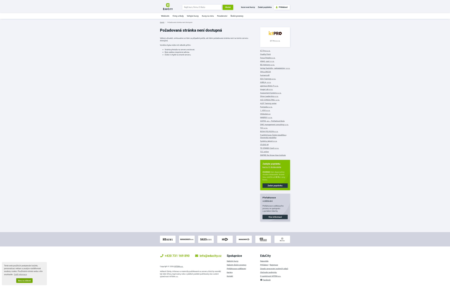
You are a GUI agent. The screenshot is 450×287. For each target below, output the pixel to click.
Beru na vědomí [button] (24, 280)
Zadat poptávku (265, 7)
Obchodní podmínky (268, 272)
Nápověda (264, 261)
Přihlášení (283, 7)
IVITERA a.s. (178, 266)
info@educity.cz (210, 256)
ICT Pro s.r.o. (275, 41)
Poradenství (222, 16)
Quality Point (265, 54)
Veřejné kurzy (193, 16)
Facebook (267, 280)
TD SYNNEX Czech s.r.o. (269, 148)
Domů (162, 22)
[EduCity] (168, 6)
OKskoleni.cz (265, 114)
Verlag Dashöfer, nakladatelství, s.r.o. (275, 68)
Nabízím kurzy (232, 261)
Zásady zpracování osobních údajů (274, 268)
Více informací (275, 217)
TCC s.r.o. (264, 128)
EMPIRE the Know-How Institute (273, 155)
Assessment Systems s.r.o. (270, 93)
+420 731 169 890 (177, 256)
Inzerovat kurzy (248, 7)
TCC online (264, 151)
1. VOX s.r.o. (265, 110)
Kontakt (230, 276)
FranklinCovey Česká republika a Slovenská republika (273, 136)
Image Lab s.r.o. (266, 89)
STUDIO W (264, 144)
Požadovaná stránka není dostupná (179, 22)
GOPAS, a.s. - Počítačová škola (272, 121)
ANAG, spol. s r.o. (267, 61)
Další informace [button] (20, 274)
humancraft (265, 75)
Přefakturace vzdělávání (236, 268)
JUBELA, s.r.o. (265, 82)
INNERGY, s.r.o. (266, 117)
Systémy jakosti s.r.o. (268, 141)
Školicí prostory (237, 16)
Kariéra (229, 272)
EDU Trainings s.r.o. (268, 79)
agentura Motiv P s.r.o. (269, 86)
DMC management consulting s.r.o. (274, 124)
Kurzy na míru (208, 16)
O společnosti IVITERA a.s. (270, 276)
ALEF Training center (268, 103)
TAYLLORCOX (265, 72)
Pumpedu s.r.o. (266, 107)
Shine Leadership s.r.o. (269, 96)
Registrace (274, 265)
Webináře (165, 16)
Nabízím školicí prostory (236, 265)
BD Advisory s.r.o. (267, 64)
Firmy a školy (178, 16)
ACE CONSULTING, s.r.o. (270, 100)
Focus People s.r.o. (267, 58)
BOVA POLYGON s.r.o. (269, 131)
